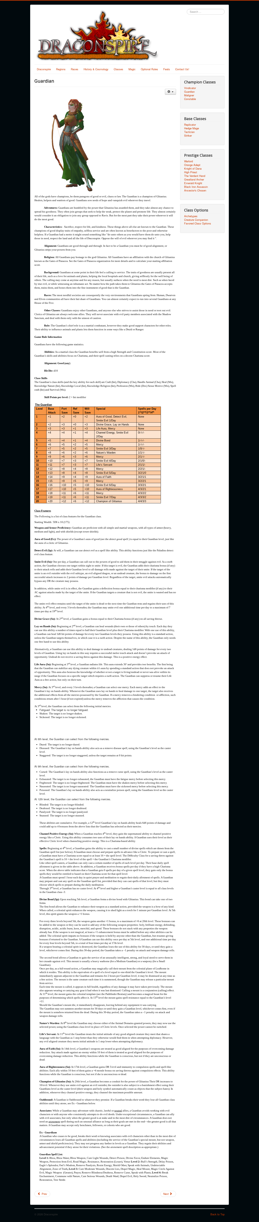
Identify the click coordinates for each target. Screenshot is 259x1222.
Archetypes (190, 216)
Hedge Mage (191, 128)
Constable (190, 99)
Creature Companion (196, 220)
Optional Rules (149, 69)
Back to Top (217, 1214)
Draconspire (44, 69)
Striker (188, 135)
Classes (118, 69)
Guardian (189, 92)
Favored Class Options (197, 223)
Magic (132, 69)
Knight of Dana (193, 168)
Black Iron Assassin (196, 187)
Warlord (188, 161)
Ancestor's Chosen (195, 190)
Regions (61, 69)
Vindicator (190, 88)
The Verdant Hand (194, 176)
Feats (166, 69)
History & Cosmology (96, 69)
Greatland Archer (194, 179)
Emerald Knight (193, 183)
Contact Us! (182, 69)
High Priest (190, 172)
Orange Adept (192, 165)
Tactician (189, 132)
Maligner (189, 95)
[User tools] (170, 92)
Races (74, 69)
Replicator (190, 124)
